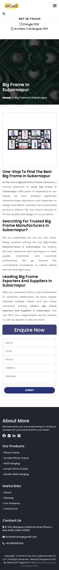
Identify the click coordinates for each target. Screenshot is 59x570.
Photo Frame (11, 452)
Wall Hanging (11, 463)
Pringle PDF (30, 24)
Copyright (9, 555)
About (7, 492)
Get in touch (29, 19)
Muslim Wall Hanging (16, 474)
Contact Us (10, 508)
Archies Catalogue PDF (30, 29)
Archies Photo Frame (16, 458)
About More (15, 421)
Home (6, 98)
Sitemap (8, 498)
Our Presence (11, 503)
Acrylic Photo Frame (15, 468)
